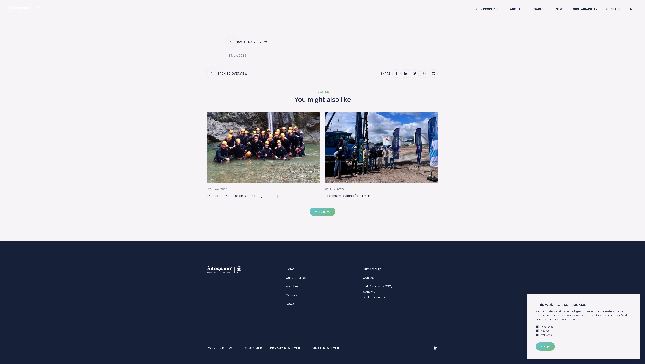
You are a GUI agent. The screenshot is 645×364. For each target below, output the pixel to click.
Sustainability (585, 9)
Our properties (489, 9)
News (560, 9)
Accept (545, 346)
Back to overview (252, 42)
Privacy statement (286, 348)
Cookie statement (326, 348)
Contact (613, 9)
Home (290, 269)
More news (322, 211)
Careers (541, 9)
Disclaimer (253, 348)
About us (517, 9)
